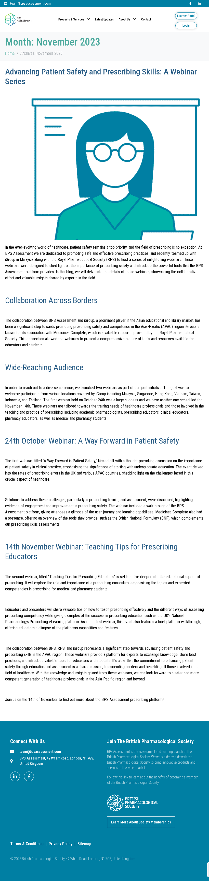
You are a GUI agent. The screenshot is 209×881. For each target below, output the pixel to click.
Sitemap (84, 843)
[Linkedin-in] (15, 776)
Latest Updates (104, 19)
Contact (146, 19)
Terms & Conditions (27, 843)
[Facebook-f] (29, 776)
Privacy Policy (60, 843)
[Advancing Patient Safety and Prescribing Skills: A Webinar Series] (104, 165)
